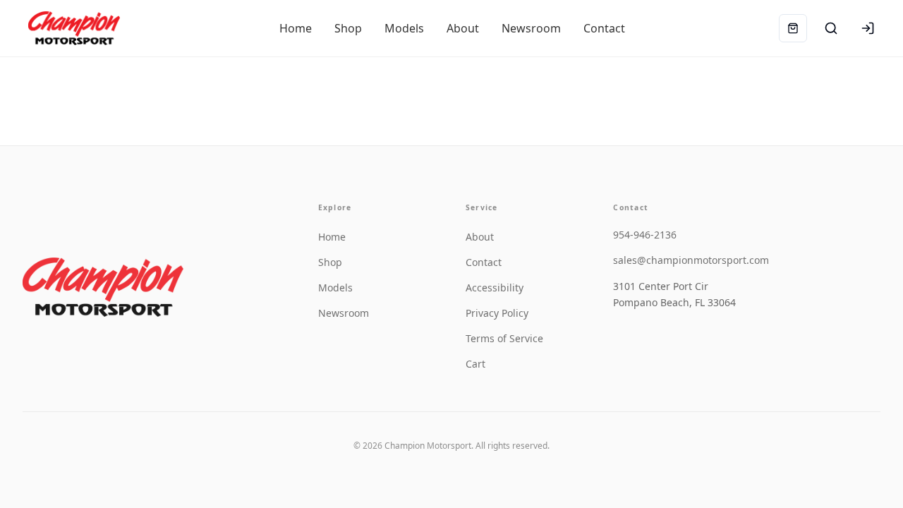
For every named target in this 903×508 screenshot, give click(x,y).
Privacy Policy (497, 313)
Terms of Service (504, 338)
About (480, 236)
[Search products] (831, 28)
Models (335, 287)
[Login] (867, 28)
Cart (475, 363)
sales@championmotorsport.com (691, 260)
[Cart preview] (793, 28)
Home (332, 236)
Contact (484, 262)
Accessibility (494, 287)
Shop (330, 262)
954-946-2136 (645, 234)
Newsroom (343, 313)
